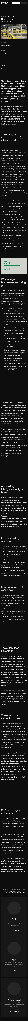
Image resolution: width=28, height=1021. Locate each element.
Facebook (4, 65)
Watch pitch (16, 3)
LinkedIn (4, 62)
